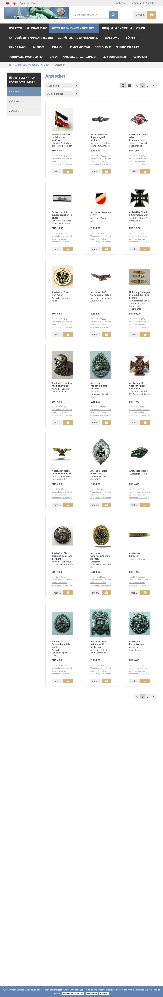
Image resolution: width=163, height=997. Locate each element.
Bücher (131, 37)
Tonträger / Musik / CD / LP (26, 56)
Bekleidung (112, 37)
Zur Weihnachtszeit (116, 56)
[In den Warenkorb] (68, 171)
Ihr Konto (136, 2)
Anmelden (151, 2)
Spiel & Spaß (103, 47)
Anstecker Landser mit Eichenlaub (62, 384)
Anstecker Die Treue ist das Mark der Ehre (62, 556)
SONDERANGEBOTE (79, 47)
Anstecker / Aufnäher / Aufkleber (73, 28)
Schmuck (57, 47)
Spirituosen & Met (127, 47)
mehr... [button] (57, 171)
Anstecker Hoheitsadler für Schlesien (98, 644)
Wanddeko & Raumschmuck (79, 56)
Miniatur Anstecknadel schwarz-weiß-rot (61, 137)
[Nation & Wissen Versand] (36, 12)
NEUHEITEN (15, 28)
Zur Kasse (120, 2)
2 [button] (148, 85)
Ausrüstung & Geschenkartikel (78, 37)
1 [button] (142, 85)
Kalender (38, 47)
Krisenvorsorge (37, 28)
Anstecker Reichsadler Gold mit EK (61, 472)
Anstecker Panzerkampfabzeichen (99, 385)
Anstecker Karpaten (134, 555)
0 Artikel (140, 14)
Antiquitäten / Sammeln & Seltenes (31, 37)
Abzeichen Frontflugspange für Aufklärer (99, 137)
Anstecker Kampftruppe (136, 643)
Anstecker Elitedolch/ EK (99, 472)
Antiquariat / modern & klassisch (123, 28)
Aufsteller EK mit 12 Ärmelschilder (138, 214)
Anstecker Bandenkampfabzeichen (61, 644)
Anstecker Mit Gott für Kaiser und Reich (137, 385)
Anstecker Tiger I (138, 470)
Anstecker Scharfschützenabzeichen (100, 556)
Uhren (54, 56)
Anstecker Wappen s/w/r (100, 214)
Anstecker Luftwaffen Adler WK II (100, 294)
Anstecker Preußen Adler (61, 294)
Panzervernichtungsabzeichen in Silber (62, 215)
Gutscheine (140, 56)
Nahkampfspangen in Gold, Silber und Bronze (139, 295)
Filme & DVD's (17, 47)
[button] (153, 86)
